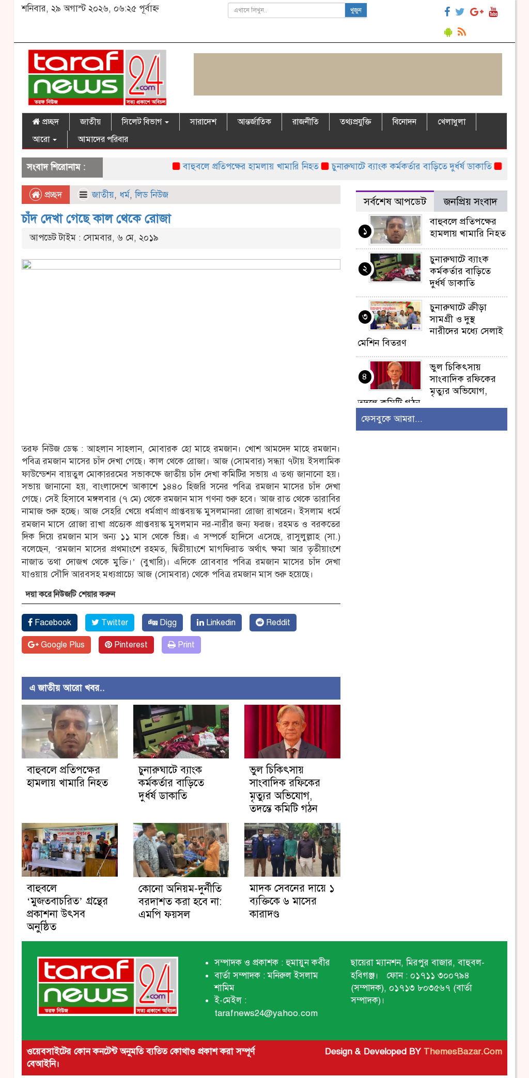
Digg (167, 622)
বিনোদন (404, 122)
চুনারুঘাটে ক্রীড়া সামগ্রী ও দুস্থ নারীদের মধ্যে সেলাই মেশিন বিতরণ (430, 325)
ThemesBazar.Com (463, 1051)
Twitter (113, 622)
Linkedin (220, 622)
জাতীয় (90, 122)
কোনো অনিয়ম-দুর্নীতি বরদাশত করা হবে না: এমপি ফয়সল (180, 901)
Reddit (277, 622)
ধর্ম (124, 194)
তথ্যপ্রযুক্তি (355, 122)
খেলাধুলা (451, 122)
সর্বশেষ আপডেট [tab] (395, 201)
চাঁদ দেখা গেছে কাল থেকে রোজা (96, 218)
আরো (42, 139)
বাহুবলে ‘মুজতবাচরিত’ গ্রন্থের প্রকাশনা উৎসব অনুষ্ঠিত (67, 907)
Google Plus (62, 645)
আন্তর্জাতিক (254, 122)
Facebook (52, 622)
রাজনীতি (305, 122)
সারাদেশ (203, 122)
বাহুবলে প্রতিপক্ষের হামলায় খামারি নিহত (234, 166)
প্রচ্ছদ (49, 122)
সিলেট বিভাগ (143, 122)
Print (185, 645)
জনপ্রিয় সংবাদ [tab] (470, 201)
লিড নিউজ (151, 194)
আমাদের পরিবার (103, 139)
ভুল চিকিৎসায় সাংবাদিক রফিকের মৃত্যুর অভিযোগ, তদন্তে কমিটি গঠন (285, 789)
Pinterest (130, 645)
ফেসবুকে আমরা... (392, 419)
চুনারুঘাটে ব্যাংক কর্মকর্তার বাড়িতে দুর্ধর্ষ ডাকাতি (395, 166)
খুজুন (356, 10)
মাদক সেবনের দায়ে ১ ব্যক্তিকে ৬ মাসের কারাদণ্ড (292, 901)
